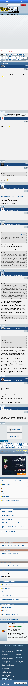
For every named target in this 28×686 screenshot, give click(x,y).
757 (4, 61)
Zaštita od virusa (19, 651)
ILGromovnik (7, 275)
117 (15, 445)
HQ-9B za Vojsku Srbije (7, 584)
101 (12, 54)
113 (21, 56)
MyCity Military (3, 47)
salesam (6, 224)
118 (18, 445)
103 (17, 54)
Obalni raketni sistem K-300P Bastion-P (11, 500)
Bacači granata (5, 496)
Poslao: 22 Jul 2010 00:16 (19, 188)
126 (7, 59)
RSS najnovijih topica (7, 607)
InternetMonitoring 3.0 (7, 519)
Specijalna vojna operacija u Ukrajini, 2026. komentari (14, 480)
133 (1, 61)
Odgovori (5, 441)
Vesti (16, 650)
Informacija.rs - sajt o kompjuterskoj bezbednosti (13, 522)
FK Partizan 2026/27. (7, 512)
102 (14, 54)
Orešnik (4, 557)
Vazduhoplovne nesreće (7, 595)
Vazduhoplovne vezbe (7, 591)
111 (15, 56)
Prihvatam (17, 683)
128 (13, 59)
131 (21, 59)
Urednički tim (20, 645)
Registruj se (5, 114)
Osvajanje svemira (6, 588)
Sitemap (14, 645)
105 (23, 54)
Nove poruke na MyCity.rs (7, 509)
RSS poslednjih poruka (7, 610)
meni (7, 1)
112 (18, 56)
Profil (3, 111)
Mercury (6, 66)
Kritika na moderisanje (7, 484)
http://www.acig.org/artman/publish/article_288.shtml (12, 196)
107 (4, 56)
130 (18, 59)
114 (24, 56)
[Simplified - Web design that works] (20, 662)
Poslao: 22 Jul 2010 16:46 (13, 409)
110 (12, 56)
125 (4, 59)
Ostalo (8, 47)
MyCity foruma (4, 678)
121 (26, 445)
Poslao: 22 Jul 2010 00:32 (13, 210)
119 (21, 445)
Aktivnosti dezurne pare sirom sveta (10, 599)
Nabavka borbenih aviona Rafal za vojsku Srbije (13, 545)
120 (23, 445)
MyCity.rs (19, 650)
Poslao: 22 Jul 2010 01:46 (15, 224)
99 (6, 54)
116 (12, 445)
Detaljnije (15, 627)
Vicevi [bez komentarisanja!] (8, 531)
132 (15, 447)
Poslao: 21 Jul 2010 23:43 (13, 165)
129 (15, 59)
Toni (5, 165)
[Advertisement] (14, 31)
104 (20, 54)
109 (10, 56)
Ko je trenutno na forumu (7, 621)
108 (7, 56)
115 (9, 445)
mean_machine (8, 188)
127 (10, 59)
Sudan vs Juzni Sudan (7, 488)
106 (1, 56)
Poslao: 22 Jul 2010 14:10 (15, 328)
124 (1, 59)
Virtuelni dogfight (14, 47)
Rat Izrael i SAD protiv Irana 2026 (10, 553)
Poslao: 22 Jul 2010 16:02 (17, 380)
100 (9, 54)
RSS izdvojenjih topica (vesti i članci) (10, 614)
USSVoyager (7, 380)
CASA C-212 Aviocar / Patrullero (9, 504)
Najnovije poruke (8, 645)
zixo (5, 119)
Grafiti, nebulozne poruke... (8, 515)
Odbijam (24, 683)
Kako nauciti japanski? (7, 535)
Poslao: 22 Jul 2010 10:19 (18, 275)
